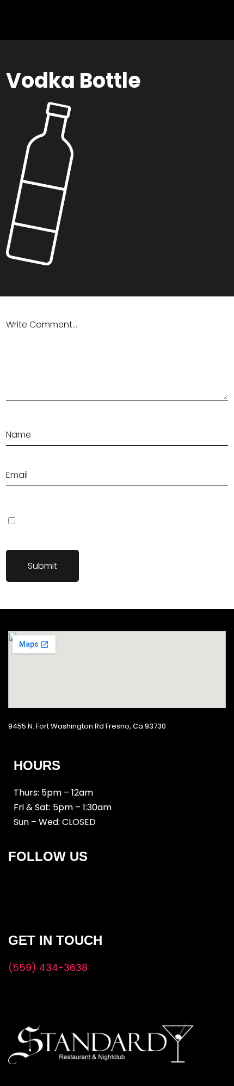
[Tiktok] (90, 889)
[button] (101, 17)
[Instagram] (56, 889)
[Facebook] (23, 889)
